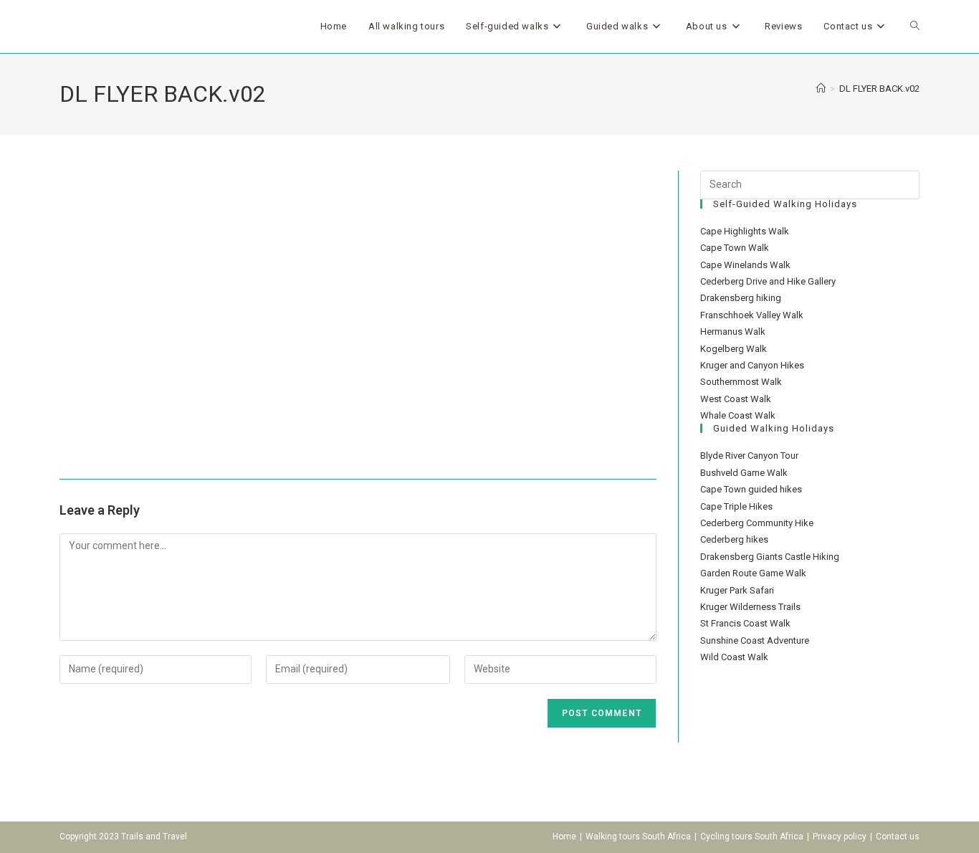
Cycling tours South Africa (751, 836)
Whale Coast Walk (737, 415)
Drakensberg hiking (740, 297)
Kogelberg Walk (733, 348)
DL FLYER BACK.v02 (879, 88)
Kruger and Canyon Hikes (752, 365)
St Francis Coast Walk (745, 623)
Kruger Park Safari (737, 590)
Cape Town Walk (734, 247)
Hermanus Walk (732, 331)
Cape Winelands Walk (745, 264)
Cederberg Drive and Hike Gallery (768, 281)
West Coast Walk (735, 399)
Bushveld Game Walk (744, 472)
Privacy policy (839, 836)
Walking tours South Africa (638, 836)
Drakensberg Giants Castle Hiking (769, 556)
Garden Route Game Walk (753, 573)
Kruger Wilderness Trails (750, 606)
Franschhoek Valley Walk (751, 315)
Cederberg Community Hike (756, 523)
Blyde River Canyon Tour (749, 455)
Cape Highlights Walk (744, 231)
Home (564, 836)
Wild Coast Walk (734, 657)
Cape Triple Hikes (736, 506)
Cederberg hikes (734, 539)
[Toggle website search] (914, 26)
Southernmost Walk (741, 381)
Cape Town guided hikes (751, 489)
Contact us (898, 836)
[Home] (821, 88)
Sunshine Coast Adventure (754, 640)
